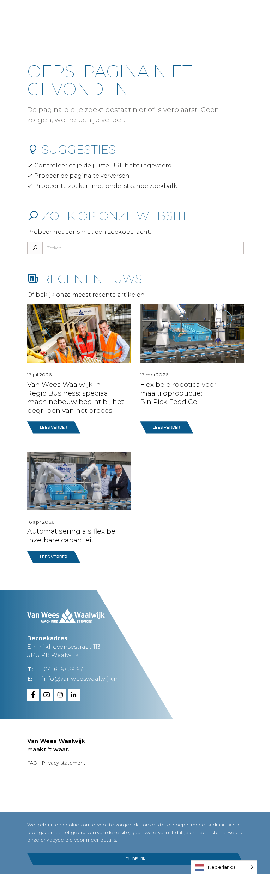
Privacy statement (63, 763)
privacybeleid (57, 840)
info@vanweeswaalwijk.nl (81, 679)
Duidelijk (135, 859)
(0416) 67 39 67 (62, 669)
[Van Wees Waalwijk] (117, 18)
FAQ (32, 763)
